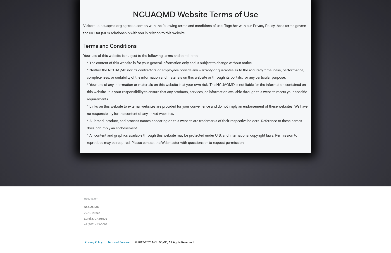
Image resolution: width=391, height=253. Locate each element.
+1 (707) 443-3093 (95, 224)
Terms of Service (118, 242)
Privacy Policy (94, 242)
